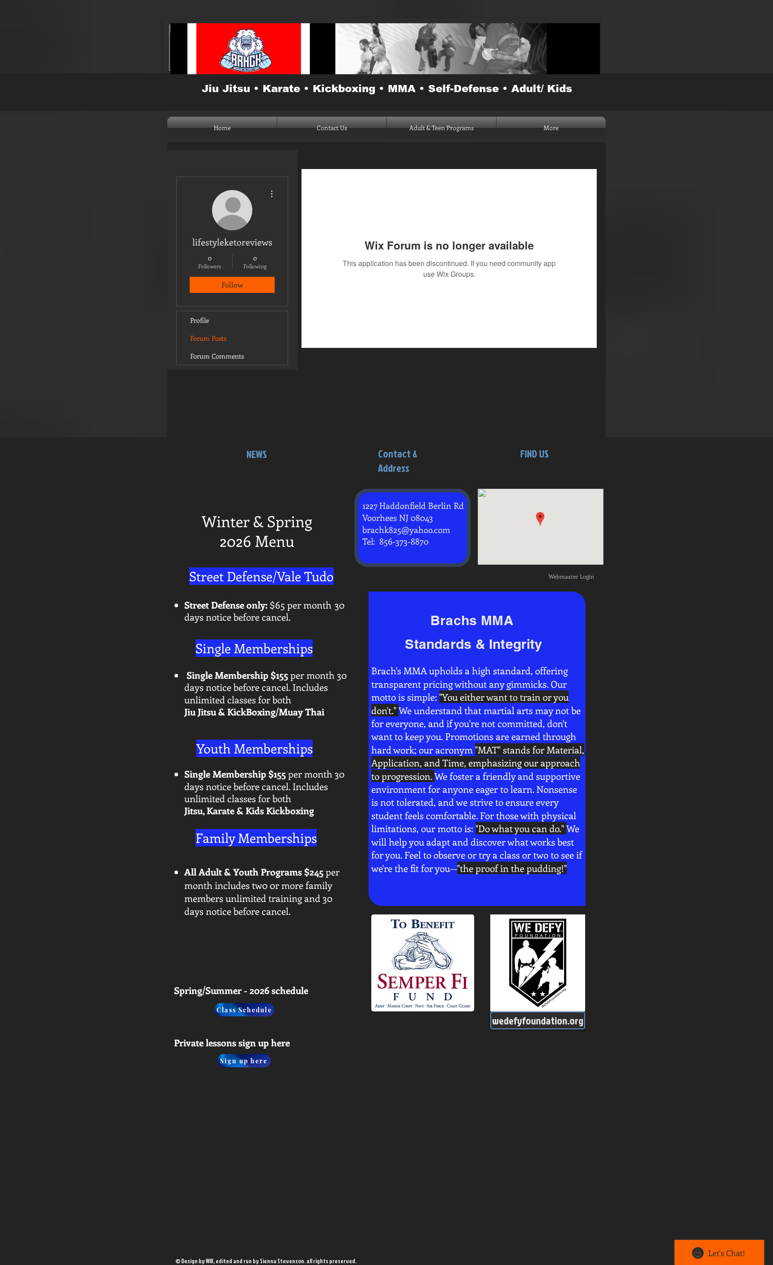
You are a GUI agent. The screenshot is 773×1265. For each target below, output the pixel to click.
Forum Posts (208, 338)
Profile (199, 320)
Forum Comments (217, 355)
